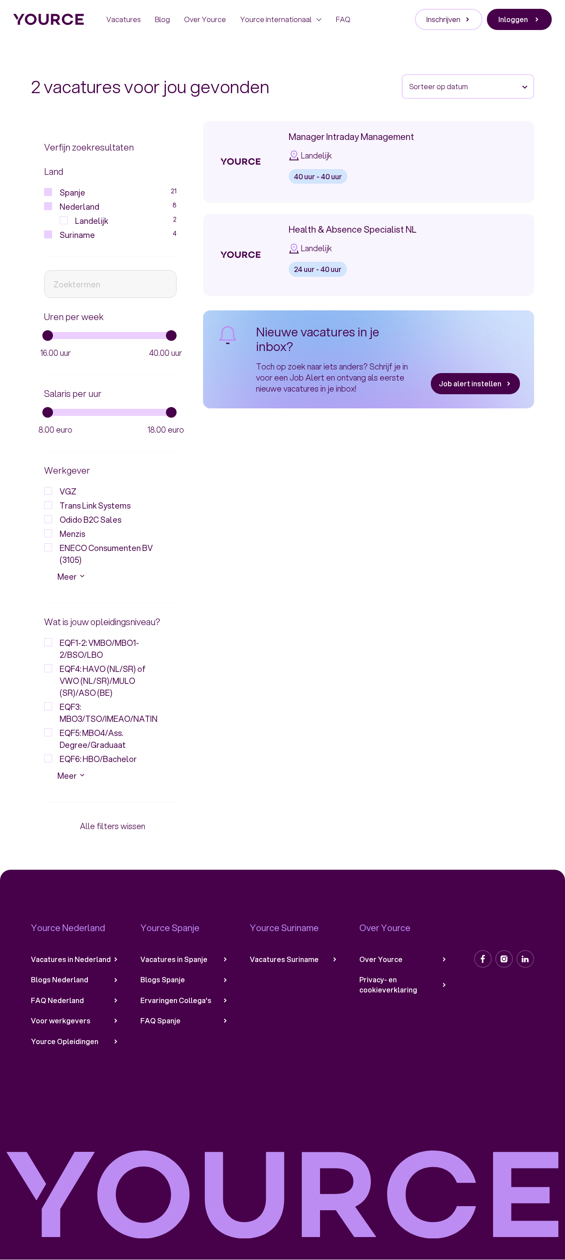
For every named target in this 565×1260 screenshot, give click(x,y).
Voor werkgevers (60, 1021)
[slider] (47, 335)
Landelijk (126, 220)
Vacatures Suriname (284, 959)
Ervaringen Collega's (175, 1000)
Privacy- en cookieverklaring (388, 984)
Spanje (118, 192)
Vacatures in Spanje (173, 959)
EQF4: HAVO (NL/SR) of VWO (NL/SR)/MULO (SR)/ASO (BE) (103, 680)
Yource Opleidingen (64, 1041)
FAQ (343, 19)
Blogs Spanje (162, 980)
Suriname (118, 235)
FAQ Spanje (160, 1021)
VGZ (68, 491)
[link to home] (48, 19)
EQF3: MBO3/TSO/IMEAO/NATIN (109, 712)
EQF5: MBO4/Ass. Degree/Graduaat (93, 739)
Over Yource (205, 19)
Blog (162, 19)
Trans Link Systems (95, 505)
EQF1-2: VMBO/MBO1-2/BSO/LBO (99, 648)
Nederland (118, 206)
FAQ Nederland (57, 1000)
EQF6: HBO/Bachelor (98, 759)
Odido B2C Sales (90, 519)
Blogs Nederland (59, 980)
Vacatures (123, 19)
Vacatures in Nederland (71, 959)
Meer (67, 577)
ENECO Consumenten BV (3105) (106, 554)
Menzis (72, 533)
